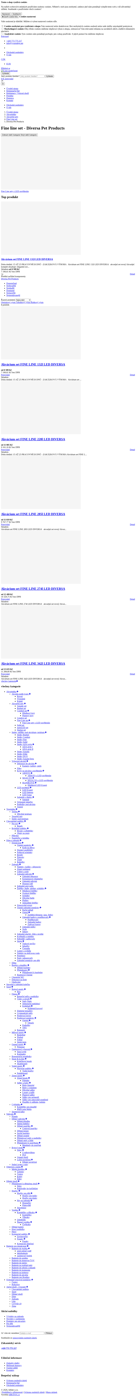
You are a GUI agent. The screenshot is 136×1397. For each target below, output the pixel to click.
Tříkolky (26, 1217)
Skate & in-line (18, 1059)
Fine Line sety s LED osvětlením (36, 723)
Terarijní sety (17, 816)
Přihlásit (49, 1333)
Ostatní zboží (22, 1157)
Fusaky (20, 1239)
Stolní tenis (21, 1042)
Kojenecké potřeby (20, 1234)
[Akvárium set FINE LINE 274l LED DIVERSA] (41, 583)
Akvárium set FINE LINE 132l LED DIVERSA (27, 259)
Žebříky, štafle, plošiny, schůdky (31, 888)
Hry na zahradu (24, 1200)
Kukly (19, 1176)
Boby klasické (28, 1085)
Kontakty (10, 1370)
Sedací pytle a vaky (20, 1164)
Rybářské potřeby (19, 828)
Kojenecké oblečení (25, 1244)
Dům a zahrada (13, 840)
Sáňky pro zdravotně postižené (35, 1100)
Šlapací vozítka (23, 1222)
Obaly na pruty (23, 833)
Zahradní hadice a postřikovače (35, 917)
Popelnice (21, 955)
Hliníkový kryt (28, 713)
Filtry (19, 768)
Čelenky (20, 1172)
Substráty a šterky (24, 797)
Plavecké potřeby (24, 1068)
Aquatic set (21, 706)
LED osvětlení (23, 787)
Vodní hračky (28, 1071)
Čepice (20, 1174)
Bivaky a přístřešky (25, 831)
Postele (15, 1116)
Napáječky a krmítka (20, 838)
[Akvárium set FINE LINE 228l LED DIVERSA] (41, 433)
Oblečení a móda (13, 1167)
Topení (20, 807)
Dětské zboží (12, 1181)
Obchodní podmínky (15, 52)
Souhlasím (17, 14)
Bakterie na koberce (20, 1272)
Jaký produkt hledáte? (10, 76)
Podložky (26, 1025)
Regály (20, 855)
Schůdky (26, 895)
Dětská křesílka (23, 1121)
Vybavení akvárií (19, 761)
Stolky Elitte (22, 754)
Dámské (25, 1080)
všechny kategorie (8, 681)
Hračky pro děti (24, 1193)
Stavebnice (21, 1208)
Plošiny (25, 900)
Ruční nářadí (27, 910)
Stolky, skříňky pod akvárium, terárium (28, 732)
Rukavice (16, 1284)
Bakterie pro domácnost (16, 1246)
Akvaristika (11, 691)
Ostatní (25, 1020)
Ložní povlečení (24, 1160)
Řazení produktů (8, 300)
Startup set (21, 730)
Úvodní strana (12, 88)
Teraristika (11, 809)
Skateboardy (22, 1064)
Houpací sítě (27, 883)
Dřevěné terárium (24, 814)
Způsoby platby (13, 1363)
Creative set (22, 718)
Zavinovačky (22, 1236)
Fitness (15, 994)
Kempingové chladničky (32, 879)
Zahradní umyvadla (25, 886)
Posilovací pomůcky (26, 1018)
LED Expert (27, 790)
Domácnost (17, 843)
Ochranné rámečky (25, 802)
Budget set (21, 708)
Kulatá (20, 701)
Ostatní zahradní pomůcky (28, 907)
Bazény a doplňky (19, 965)
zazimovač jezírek (24, 1256)
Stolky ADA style (24, 744)
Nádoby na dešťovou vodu (28, 953)
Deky (19, 1150)
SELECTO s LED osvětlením (40, 780)
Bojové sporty (18, 989)
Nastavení (6, 14)
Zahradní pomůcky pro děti (28, 960)
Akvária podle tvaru (20, 694)
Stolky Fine (22, 739)
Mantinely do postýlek (31, 1145)
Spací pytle (21, 1052)
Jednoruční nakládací (31, 1004)
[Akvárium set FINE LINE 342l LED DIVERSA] (41, 658)
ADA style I (27, 747)
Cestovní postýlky (29, 1128)
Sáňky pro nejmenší (30, 1097)
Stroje (19, 941)
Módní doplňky (18, 1169)
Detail (132, 274)
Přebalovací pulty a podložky (29, 1138)
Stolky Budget (23, 735)
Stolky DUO (22, 756)
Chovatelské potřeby (15, 821)
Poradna (9, 96)
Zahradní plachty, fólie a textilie (30, 934)
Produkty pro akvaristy (16, 1321)
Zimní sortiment (23, 869)
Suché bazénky (23, 1133)
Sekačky (25, 946)
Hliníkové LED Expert (37, 785)
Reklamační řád (13, 91)
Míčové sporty (18, 1032)
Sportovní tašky (18, 1112)
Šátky (19, 1179)
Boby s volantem (29, 1088)
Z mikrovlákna (28, 1152)
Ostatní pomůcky (24, 845)
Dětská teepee (23, 1131)
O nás (8, 55)
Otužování (16, 982)
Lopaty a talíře (28, 1092)
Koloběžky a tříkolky (26, 1212)
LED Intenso (27, 792)
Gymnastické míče (25, 1013)
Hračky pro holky (29, 1196)
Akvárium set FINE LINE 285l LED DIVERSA (33, 514)
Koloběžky (27, 1215)
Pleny (14, 1232)
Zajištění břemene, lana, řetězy (40, 915)
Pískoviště (26, 1205)
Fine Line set (22, 720)
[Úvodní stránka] (9, 71)
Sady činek (27, 1001)
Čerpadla (26, 948)
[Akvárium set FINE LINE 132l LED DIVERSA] (41, 254)
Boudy (20, 826)
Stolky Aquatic (23, 751)
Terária (15, 811)
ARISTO (26, 773)
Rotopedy (21, 1030)
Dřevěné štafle (28, 898)
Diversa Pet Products (10, 279)
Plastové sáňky (28, 1095)
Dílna (14, 963)
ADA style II (27, 749)
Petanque (21, 1047)
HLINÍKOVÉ (28, 783)
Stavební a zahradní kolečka (18, 984)
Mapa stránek (51, 1392)
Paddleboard (22, 1073)
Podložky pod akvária (26, 804)
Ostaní (25, 912)
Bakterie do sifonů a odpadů (23, 1268)
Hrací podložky (18, 1229)
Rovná (20, 696)
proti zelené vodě (24, 1251)
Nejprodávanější (13, 1326)
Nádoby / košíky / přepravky (29, 867)
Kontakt (9, 100)
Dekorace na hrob (19, 980)
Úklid (19, 859)
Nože (24, 929)
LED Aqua (27, 795)
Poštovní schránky (24, 852)
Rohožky (21, 862)
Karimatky (21, 1054)
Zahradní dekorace (30, 876)
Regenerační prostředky (22, 1056)
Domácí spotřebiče (25, 850)
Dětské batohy (18, 1227)
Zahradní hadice (34, 922)
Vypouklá (21, 699)
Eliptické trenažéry (25, 1011)
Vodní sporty (17, 1066)
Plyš (24, 1155)
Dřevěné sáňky (28, 1090)
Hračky (15, 1191)
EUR (8, 64)
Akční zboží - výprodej (16, 1287)
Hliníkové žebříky (29, 891)
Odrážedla (21, 1220)
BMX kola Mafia (24, 1109)
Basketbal (21, 1035)
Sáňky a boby (23, 1083)
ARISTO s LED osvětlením (39, 775)
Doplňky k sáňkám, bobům (33, 1102)
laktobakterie (22, 1253)
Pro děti (9, 1323)
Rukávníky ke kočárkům (27, 1188)
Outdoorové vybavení (21, 1049)
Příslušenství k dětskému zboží (25, 1184)
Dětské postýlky (24, 1126)
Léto (14, 1301)
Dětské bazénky (23, 967)
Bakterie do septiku (20, 1258)
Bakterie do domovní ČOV (23, 1260)
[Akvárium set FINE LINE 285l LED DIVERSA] (41, 508)
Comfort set (22, 711)
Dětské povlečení (29, 1162)
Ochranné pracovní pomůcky (18, 1280)
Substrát (25, 799)
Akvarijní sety (18, 703)
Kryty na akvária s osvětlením (29, 771)
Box (19, 992)
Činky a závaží (23, 999)
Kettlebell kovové (35, 1008)
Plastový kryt (27, 715)
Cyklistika (16, 1104)
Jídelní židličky (23, 1124)
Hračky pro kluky (29, 1198)
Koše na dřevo (28, 847)
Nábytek (10, 1114)
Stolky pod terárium (20, 819)
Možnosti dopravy (14, 1365)
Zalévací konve (34, 924)
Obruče (31, 1023)
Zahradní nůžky (29, 927)
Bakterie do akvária (20, 1275)
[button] (3, 59)
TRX (24, 1028)
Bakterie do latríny (19, 1263)
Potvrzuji (5, 36)
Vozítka (15, 1210)
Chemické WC (18, 977)
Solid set (20, 725)
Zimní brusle (22, 1078)
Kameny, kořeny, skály (32, 766)
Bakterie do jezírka (20, 1248)
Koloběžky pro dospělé (27, 1107)
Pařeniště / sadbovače (26, 939)
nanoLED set (22, 727)
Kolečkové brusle (24, 1061)
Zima (14, 1306)
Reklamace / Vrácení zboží (17, 93)
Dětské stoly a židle (25, 1140)
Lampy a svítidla (24, 951)
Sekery (25, 931)
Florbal (20, 1037)
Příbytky (15, 835)
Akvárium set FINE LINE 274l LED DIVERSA (33, 588)
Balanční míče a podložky (28, 996)
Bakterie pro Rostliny (21, 1277)
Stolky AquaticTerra (25, 759)
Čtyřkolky (26, 1224)
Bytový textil (17, 1148)
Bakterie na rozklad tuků (22, 1265)
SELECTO (27, 778)
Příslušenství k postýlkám (28, 1143)
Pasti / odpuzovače (25, 958)
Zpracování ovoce (24, 905)
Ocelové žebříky (29, 893)
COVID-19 (16, 1304)
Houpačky (26, 1203)
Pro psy (15, 823)
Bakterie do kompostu (21, 1270)
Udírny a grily (23, 871)
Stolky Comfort (23, 737)
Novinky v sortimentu (15, 1319)
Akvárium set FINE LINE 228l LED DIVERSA (33, 439)
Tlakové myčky (28, 943)
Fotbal (19, 1040)
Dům (14, 1296)
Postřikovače (33, 919)
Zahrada (15, 864)
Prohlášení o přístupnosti (12, 1392)
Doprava (10, 98)
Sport (8, 987)
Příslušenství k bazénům (32, 972)
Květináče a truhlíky (25, 936)
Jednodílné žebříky (30, 903)
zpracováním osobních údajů (25, 1338)
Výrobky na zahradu (15, 1316)
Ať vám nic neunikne (10, 1333)
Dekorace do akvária (26, 763)
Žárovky (20, 857)
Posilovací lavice (24, 1016)
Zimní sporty (17, 1076)
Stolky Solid (22, 742)
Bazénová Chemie (24, 975)
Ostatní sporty (18, 1044)
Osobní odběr (12, 1368)
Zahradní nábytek (24, 874)
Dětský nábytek (18, 1119)
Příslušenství (22, 970)
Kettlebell (26, 1006)
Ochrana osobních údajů (16, 1380)
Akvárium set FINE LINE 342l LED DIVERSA (33, 663)
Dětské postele (23, 1136)
